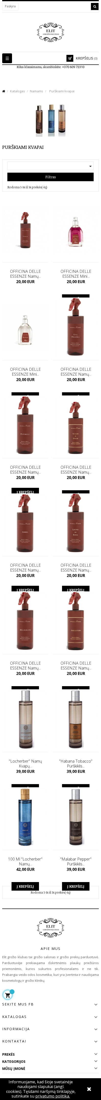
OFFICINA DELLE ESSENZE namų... (25, 274)
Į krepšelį (25, 886)
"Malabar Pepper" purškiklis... (75, 861)
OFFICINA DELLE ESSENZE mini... (76, 274)
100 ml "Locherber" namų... (25, 861)
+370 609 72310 (73, 67)
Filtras (50, 177)
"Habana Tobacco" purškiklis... (75, 763)
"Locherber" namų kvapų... (25, 763)
